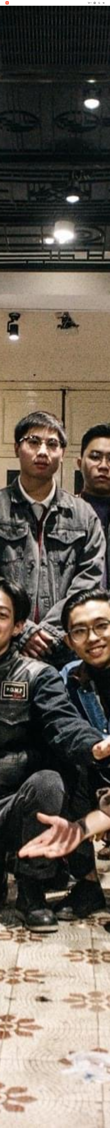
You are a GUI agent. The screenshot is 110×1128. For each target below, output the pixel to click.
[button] (89, 3)
